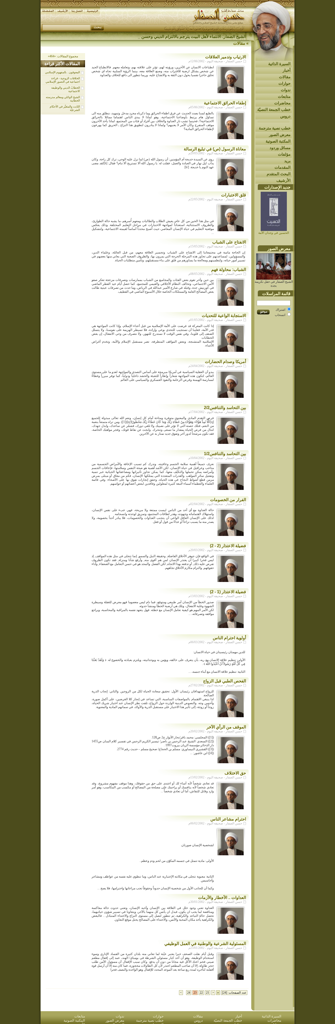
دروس (285, 116)
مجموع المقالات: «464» (63, 56)
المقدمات (283, 167)
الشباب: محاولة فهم (228, 269)
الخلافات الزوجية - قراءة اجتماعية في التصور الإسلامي (63, 80)
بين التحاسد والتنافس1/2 (225, 453)
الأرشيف (283, 180)
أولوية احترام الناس (229, 638)
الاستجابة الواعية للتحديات (224, 315)
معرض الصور (280, 134)
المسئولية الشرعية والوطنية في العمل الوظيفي (205, 943)
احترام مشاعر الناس (228, 819)
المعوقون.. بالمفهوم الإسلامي (62, 72)
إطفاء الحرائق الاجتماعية (225, 103)
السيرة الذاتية (279, 63)
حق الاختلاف (235, 773)
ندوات (286, 90)
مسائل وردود (280, 147)
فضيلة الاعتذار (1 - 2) (228, 592)
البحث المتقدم (279, 174)
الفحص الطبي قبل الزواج (224, 681)
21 (207, 992)
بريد (287, 161)
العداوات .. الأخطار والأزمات (222, 897)
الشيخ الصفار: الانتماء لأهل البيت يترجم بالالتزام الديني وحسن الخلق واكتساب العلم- (174, 36)
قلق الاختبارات (233, 195)
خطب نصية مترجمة (275, 128)
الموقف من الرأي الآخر (226, 727)
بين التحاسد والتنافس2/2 (225, 407)
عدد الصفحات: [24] (234, 992)
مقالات (285, 77)
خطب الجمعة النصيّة (274, 109)
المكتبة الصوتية (278, 141)
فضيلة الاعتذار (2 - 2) (228, 546)
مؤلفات (284, 154)
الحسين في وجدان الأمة (273, 233)
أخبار (287, 70)
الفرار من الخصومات (228, 499)
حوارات (284, 83)
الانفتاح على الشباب (229, 242)
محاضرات (282, 103)
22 (201, 992)
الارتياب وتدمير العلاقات (225, 57)
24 (188, 992)
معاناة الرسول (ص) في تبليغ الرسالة (215, 149)
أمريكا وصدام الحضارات (225, 361)
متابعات (284, 96)
